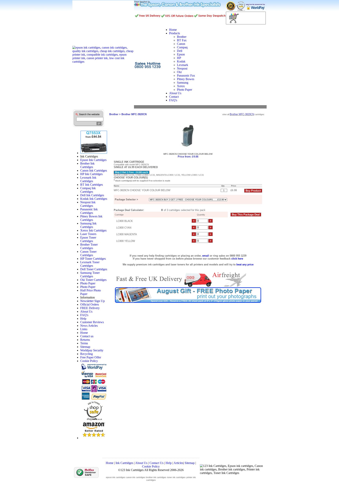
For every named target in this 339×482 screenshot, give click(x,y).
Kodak (181, 61)
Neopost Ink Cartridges (88, 204)
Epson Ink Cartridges (93, 160)
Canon (181, 43)
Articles (178, 463)
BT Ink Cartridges (91, 184)
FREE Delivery (90, 308)
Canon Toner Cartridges (88, 253)
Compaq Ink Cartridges (88, 189)
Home (84, 332)
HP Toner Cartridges (93, 258)
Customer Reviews (92, 322)
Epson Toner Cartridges (88, 239)
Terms (84, 343)
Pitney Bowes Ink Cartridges (91, 218)
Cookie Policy (89, 361)
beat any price (244, 264)
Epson (181, 54)
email (205, 255)
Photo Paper (184, 89)
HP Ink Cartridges (91, 174)
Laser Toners (88, 234)
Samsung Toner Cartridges (90, 274)
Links (83, 329)
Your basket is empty (142, 3)
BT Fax (182, 40)
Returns (85, 339)
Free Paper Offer (90, 357)
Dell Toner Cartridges (93, 269)
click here (237, 258)
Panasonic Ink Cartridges (89, 211)
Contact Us (156, 463)
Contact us (86, 336)
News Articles (89, 325)
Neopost (182, 68)
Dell (179, 50)
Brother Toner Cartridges (89, 246)
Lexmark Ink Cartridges (88, 179)
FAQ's (84, 315)
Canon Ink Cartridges (93, 170)
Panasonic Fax (186, 75)
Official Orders (89, 304)
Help (83, 318)
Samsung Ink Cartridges (88, 225)
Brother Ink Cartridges (87, 165)
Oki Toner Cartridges (93, 279)
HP (179, 58)
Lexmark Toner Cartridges (89, 263)
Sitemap (85, 346)
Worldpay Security (91, 350)
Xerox (181, 86)
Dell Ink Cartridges (92, 195)
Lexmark (182, 65)
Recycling (86, 353)
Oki (179, 72)
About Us (86, 311)
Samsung (182, 82)
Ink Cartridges (124, 463)
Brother (181, 36)
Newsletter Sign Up (92, 301)
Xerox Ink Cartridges (93, 230)
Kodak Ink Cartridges (93, 198)
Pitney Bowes (185, 79)
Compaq (182, 47)
